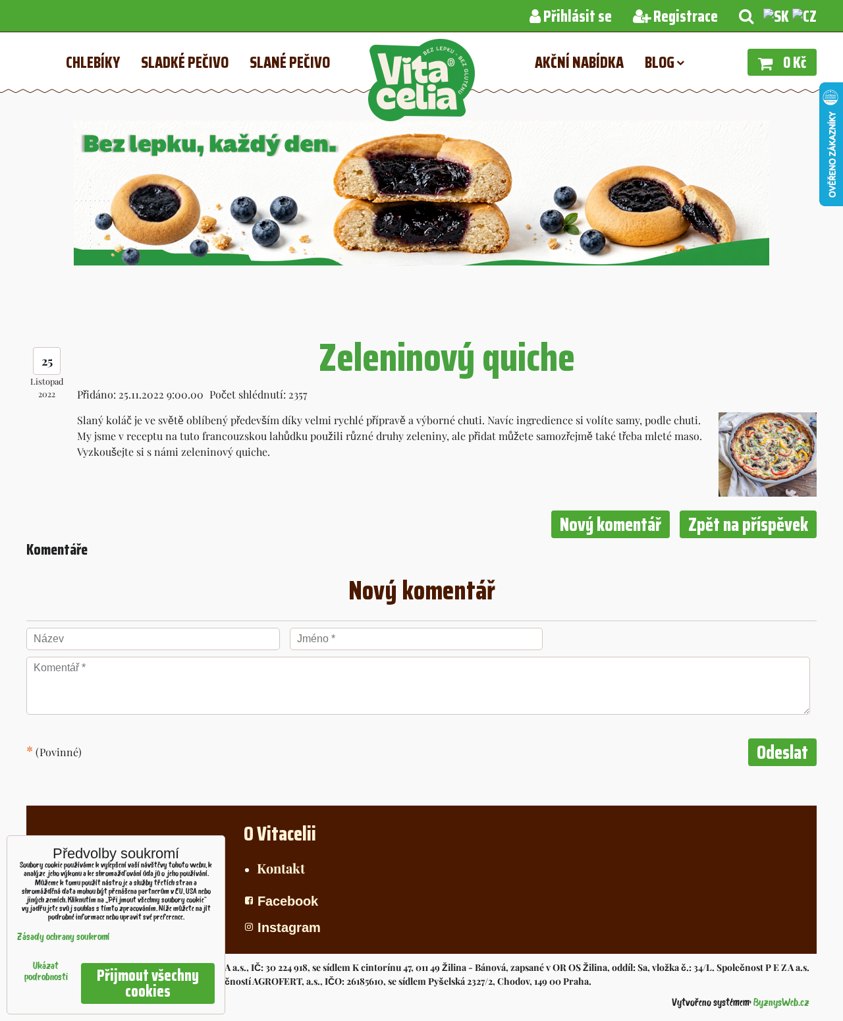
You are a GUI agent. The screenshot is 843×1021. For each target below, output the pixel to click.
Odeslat (782, 752)
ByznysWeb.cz (781, 1003)
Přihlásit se (576, 16)
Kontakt (281, 868)
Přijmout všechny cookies (148, 983)
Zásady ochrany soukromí (63, 938)
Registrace (684, 16)
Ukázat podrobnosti (46, 972)
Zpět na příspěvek (748, 524)
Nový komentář (610, 524)
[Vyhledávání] (746, 16)
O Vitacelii (280, 833)
